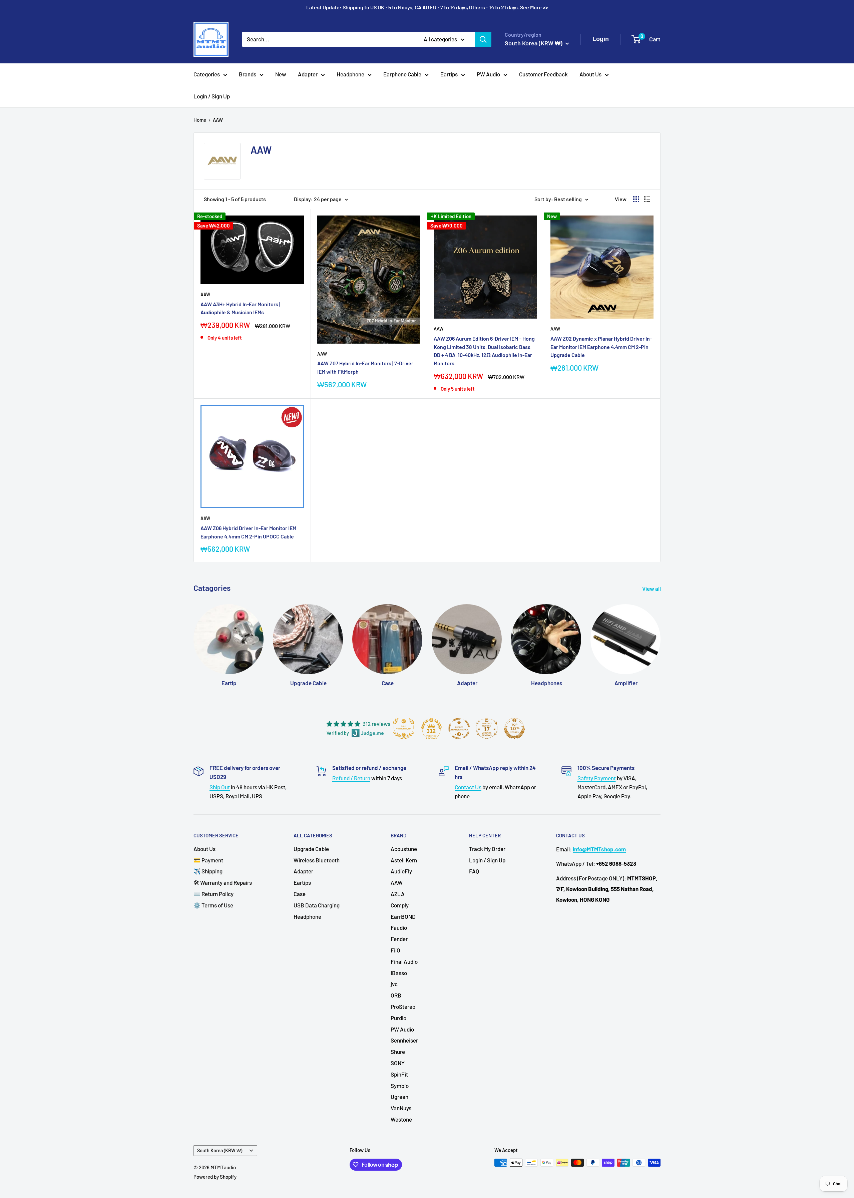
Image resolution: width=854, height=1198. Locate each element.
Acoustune (404, 848)
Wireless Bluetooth (317, 860)
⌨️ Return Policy (213, 893)
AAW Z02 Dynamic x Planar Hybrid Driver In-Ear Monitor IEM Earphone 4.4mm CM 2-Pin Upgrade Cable (601, 346)
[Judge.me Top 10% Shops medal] (514, 728)
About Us (590, 74)
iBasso (399, 972)
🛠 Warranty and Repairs (222, 882)
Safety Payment (596, 778)
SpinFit (399, 1074)
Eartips (449, 74)
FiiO (395, 950)
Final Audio (404, 961)
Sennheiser (404, 1040)
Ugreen (399, 1096)
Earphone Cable (402, 74)
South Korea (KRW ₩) (219, 1150)
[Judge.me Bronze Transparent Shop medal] (459, 728)
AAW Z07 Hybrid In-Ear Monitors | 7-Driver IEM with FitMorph (365, 367)
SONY (398, 1063)
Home (199, 120)
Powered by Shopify (215, 1177)
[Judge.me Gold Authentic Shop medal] (403, 728)
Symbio (400, 1085)
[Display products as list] (647, 199)
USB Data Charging (317, 905)
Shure (398, 1051)
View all (652, 588)
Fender (399, 938)
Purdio (398, 1018)
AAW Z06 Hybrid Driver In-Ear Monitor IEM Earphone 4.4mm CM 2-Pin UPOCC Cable (248, 532)
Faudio (399, 927)
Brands (247, 74)
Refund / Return (351, 778)
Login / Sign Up (211, 96)
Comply (400, 905)
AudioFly (401, 871)
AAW (218, 120)
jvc (394, 983)
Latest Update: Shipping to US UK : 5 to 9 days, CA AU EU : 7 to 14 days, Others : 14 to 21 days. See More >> (427, 7)
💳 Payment (208, 860)
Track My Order (487, 848)
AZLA (398, 893)
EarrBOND (403, 916)
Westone (401, 1119)
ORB (396, 995)
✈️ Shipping (208, 871)
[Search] (483, 39)
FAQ (474, 871)
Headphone (350, 74)
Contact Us (468, 787)
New (280, 74)
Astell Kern (404, 860)
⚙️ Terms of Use (213, 905)
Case (300, 893)
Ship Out (219, 787)
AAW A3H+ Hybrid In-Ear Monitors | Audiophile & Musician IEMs (240, 308)
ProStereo (403, 1006)
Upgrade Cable (311, 848)
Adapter (308, 74)
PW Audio (488, 74)
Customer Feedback (543, 74)
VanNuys (401, 1108)
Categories (206, 74)
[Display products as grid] (636, 199)
